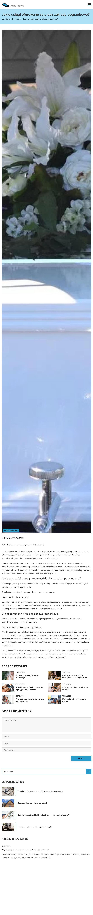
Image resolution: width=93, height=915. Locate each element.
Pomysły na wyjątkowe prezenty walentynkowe (30, 700)
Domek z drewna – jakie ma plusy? (32, 803)
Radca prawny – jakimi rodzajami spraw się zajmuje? (75, 676)
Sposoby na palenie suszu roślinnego (27, 676)
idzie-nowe (7, 538)
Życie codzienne (11, 530)
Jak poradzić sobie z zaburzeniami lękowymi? (22, 908)
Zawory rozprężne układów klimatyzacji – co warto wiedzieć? (43, 815)
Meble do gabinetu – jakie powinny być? (35, 827)
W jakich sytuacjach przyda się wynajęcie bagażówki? (29, 688)
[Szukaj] (88, 771)
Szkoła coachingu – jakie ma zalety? (75, 688)
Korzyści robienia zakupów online (74, 700)
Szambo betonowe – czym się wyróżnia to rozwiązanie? (41, 791)
